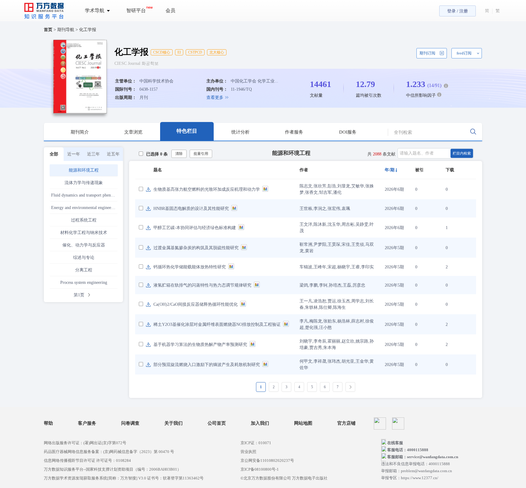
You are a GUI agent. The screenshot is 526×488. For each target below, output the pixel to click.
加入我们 (260, 423)
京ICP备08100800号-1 (259, 469)
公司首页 (217, 423)
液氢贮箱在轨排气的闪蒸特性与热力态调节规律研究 (202, 285)
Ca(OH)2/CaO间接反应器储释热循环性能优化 (195, 304)
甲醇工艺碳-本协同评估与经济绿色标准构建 (194, 227)
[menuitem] (101, 10)
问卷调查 (130, 423)
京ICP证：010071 (255, 443)
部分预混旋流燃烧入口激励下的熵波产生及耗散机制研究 (206, 364)
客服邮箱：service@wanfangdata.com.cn (422, 457)
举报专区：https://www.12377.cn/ (409, 478)
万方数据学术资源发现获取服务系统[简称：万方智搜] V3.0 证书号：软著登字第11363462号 (124, 478)
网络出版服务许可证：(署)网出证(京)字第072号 (85, 443)
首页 (48, 29)
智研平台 (136, 10)
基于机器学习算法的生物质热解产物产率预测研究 (200, 344)
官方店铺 (346, 423)
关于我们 (173, 423)
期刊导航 (66, 29)
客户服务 (87, 423)
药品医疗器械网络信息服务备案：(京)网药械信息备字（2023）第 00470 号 (109, 451)
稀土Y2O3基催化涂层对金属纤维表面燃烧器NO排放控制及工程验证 (217, 324)
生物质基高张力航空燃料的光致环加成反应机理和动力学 (206, 189)
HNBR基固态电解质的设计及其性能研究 (191, 208)
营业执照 (248, 451)
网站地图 (303, 423)
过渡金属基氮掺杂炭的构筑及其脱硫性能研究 (196, 248)
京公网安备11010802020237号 (267, 460)
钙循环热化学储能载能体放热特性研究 (189, 267)
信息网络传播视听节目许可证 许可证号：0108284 (87, 460)
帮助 (48, 423)
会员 (170, 10)
